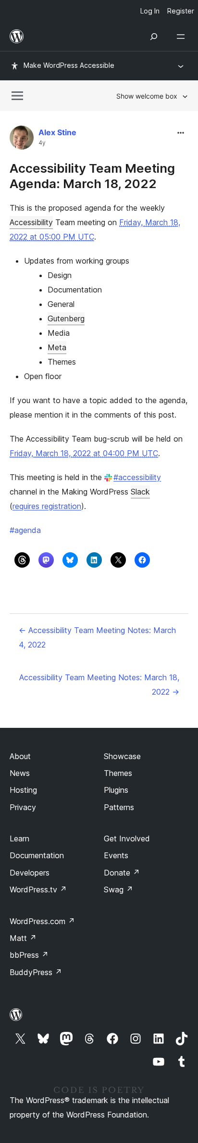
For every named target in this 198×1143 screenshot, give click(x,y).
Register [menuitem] (180, 11)
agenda (25, 530)
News (20, 773)
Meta (57, 347)
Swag (118, 889)
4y (42, 143)
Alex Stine (57, 132)
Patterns (119, 807)
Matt (23, 938)
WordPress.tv (38, 889)
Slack (140, 491)
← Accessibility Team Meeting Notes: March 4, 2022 (97, 637)
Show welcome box (146, 96)
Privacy (23, 807)
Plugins (116, 790)
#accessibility (137, 477)
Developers (30, 872)
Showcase (122, 756)
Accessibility (31, 222)
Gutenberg (66, 318)
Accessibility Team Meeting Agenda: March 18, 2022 (92, 175)
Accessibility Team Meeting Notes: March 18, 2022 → (99, 685)
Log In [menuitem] (150, 11)
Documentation (37, 855)
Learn (19, 838)
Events (116, 855)
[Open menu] (182, 36)
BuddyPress (36, 972)
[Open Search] (153, 36)
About (20, 756)
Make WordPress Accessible (69, 65)
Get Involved (127, 838)
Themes (118, 773)
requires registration (46, 506)
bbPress (29, 955)
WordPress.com (42, 921)
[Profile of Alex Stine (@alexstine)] (22, 140)
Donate (122, 872)
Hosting (23, 790)
